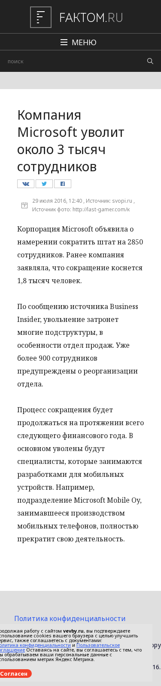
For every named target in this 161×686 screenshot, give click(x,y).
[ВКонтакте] (25, 186)
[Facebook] (62, 186)
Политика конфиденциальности (70, 618)
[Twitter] (44, 186)
